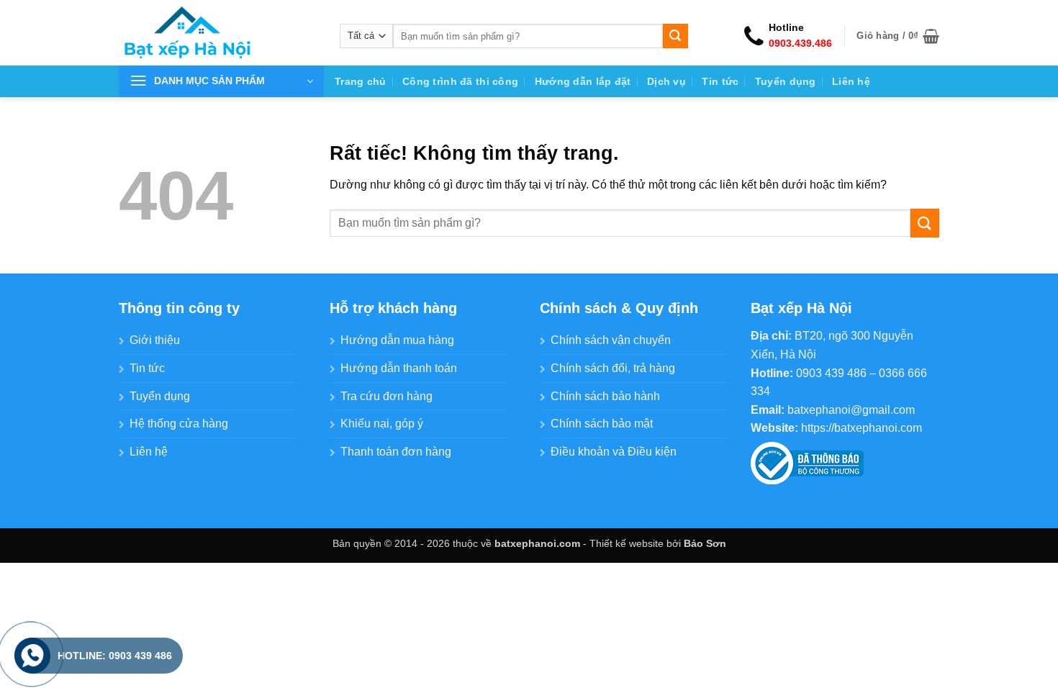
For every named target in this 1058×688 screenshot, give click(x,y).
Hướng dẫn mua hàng (397, 340)
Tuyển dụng (785, 81)
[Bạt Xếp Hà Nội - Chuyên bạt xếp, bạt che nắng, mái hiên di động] (218, 32)
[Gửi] (675, 36)
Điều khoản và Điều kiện (614, 451)
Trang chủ (360, 81)
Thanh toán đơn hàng (395, 451)
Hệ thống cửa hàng (179, 423)
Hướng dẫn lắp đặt (583, 81)
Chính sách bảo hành (605, 396)
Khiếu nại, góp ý (381, 423)
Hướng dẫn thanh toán (398, 368)
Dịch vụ (666, 81)
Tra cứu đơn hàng (386, 396)
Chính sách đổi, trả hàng (613, 368)
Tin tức (720, 81)
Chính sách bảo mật (602, 423)
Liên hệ (851, 81)
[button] (897, 36)
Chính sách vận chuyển (611, 340)
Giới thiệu (155, 340)
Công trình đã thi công (460, 81)
